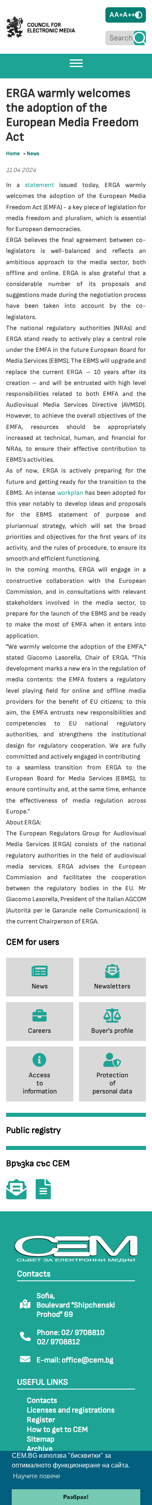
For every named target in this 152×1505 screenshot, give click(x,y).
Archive (40, 1449)
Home (13, 153)
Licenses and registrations (71, 1410)
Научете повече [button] (36, 1476)
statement (39, 185)
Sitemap (40, 1439)
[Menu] (76, 63)
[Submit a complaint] (47, 1195)
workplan (70, 493)
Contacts (42, 1400)
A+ (118, 14)
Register (41, 1420)
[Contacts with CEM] (20, 1195)
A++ (129, 14)
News (33, 153)
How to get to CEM (57, 1429)
